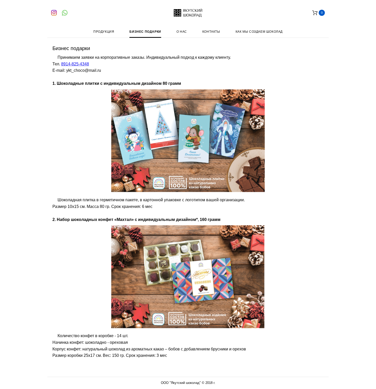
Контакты (211, 31)
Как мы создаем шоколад (259, 31)
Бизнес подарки (145, 31)
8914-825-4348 (75, 64)
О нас (181, 31)
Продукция (103, 31)
